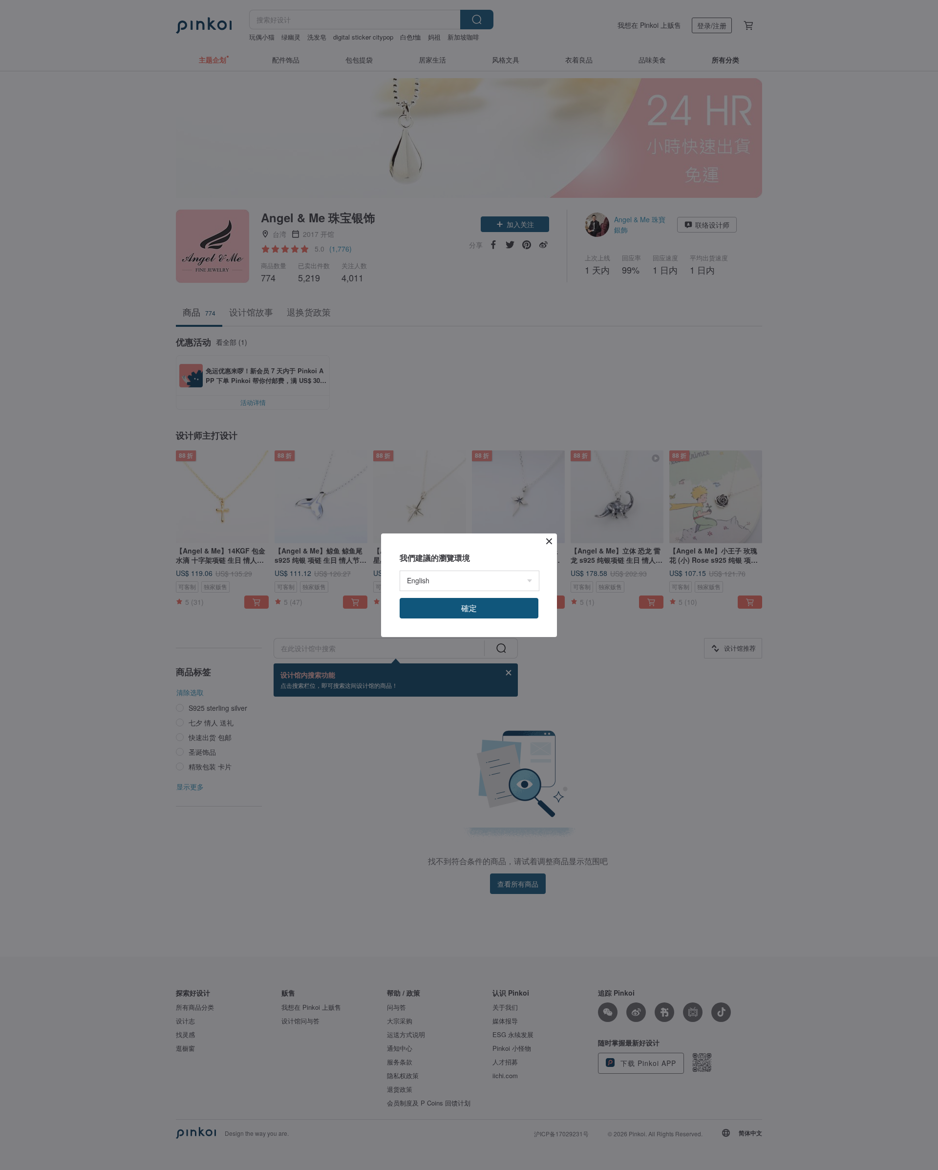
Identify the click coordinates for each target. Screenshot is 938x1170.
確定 (469, 608)
